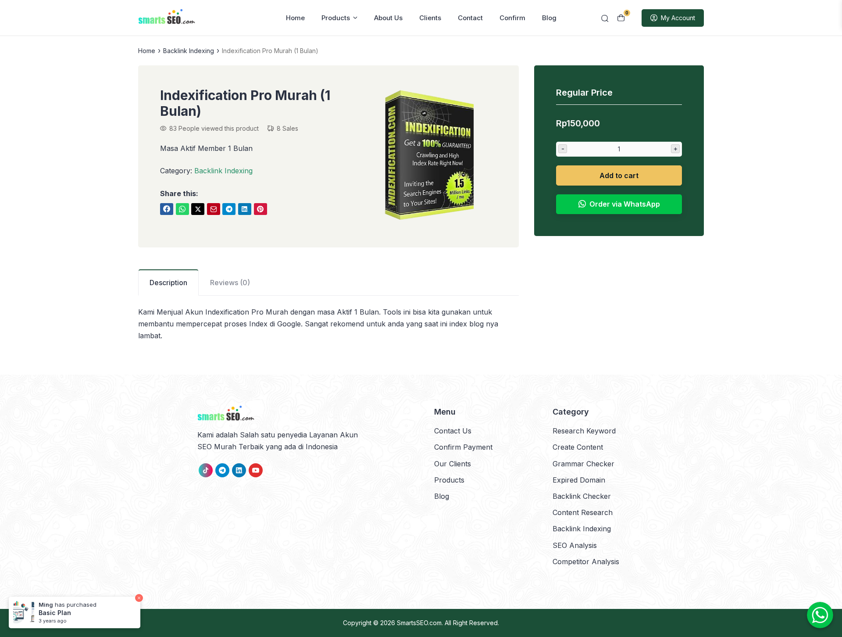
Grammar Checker (583, 463)
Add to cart (619, 175)
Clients (430, 18)
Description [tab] (168, 282)
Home (295, 18)
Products (335, 18)
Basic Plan (55, 612)
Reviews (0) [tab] (230, 282)
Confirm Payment (463, 447)
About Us (388, 18)
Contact (470, 18)
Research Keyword (584, 430)
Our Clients (452, 463)
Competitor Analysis (586, 561)
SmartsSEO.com (419, 622)
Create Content (578, 447)
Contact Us (452, 430)
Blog (549, 18)
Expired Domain (579, 480)
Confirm (512, 18)
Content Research (583, 512)
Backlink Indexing (188, 50)
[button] (429, 156)
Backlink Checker (582, 496)
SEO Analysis (575, 545)
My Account (678, 17)
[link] (166, 209)
